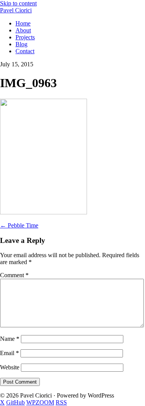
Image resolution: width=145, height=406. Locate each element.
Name (9, 338)
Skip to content (18, 3)
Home (23, 23)
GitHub (15, 402)
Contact (24, 51)
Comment (14, 275)
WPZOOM (40, 402)
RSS (61, 402)
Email (9, 353)
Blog (21, 44)
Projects (25, 37)
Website (9, 367)
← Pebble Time (19, 225)
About (23, 30)
